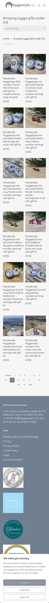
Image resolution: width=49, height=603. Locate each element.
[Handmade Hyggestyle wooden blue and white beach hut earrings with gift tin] (13, 326)
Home (6, 38)
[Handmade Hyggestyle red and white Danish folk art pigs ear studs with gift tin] (13, 117)
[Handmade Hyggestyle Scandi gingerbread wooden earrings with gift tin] (35, 272)
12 (18, 380)
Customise (24, 590)
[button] (44, 5)
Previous (8, 375)
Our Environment (12, 459)
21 (24, 385)
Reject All (24, 597)
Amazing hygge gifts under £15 (29, 38)
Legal (6, 455)
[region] (24, 578)
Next (30, 385)
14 (29, 380)
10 (6, 380)
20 (19, 385)
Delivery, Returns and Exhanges (21, 436)
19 (39, 380)
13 (23, 380)
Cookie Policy (10, 450)
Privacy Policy (11, 445)
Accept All (24, 582)
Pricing (7, 441)
